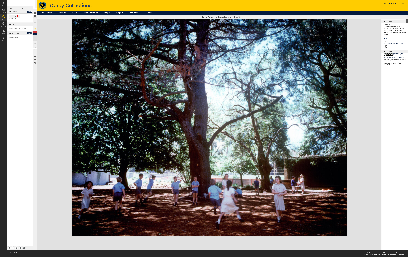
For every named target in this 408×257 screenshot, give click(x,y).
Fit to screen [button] (35, 16)
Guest (393, 3)
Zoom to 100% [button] (35, 28)
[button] (35, 34)
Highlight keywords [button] (35, 50)
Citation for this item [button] (35, 62)
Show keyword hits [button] (35, 46)
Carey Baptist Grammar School (393, 43)
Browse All (4, 12)
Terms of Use (19, 253)
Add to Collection (35, 56)
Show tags (14, 16)
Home (3, 5)
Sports (149, 13)
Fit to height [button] (35, 22)
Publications (135, 13)
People (107, 13)
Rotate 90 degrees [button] (35, 25)
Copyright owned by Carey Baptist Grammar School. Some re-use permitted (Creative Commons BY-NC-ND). (394, 55)
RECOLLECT (365, 254)
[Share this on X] (9, 246)
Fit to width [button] (35, 19)
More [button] (3, 40)
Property (120, 13)
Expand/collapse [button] (407, 21)
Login (3, 33)
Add (29, 11)
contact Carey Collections (382, 253)
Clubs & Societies (91, 13)
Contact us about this (35, 59)
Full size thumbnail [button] (35, 12)
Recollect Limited (385, 254)
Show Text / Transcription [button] (35, 43)
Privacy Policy (12, 253)
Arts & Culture (46, 13)
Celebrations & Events (68, 13)
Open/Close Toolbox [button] (36, 4)
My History (3, 26)
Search (4, 19)
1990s (385, 39)
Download (35, 53)
